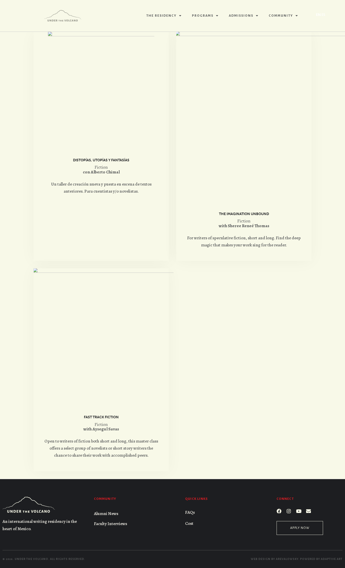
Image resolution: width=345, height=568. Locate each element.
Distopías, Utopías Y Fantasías (101, 160)
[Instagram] (288, 511)
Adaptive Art (331, 558)
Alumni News (106, 514)
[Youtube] (298, 511)
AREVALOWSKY (287, 558)
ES (323, 15)
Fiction (101, 167)
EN (318, 15)
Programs (202, 15)
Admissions (241, 15)
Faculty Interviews (110, 524)
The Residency (161, 15)
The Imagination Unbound (244, 214)
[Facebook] (279, 511)
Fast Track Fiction (101, 417)
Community (281, 15)
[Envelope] (308, 511)
